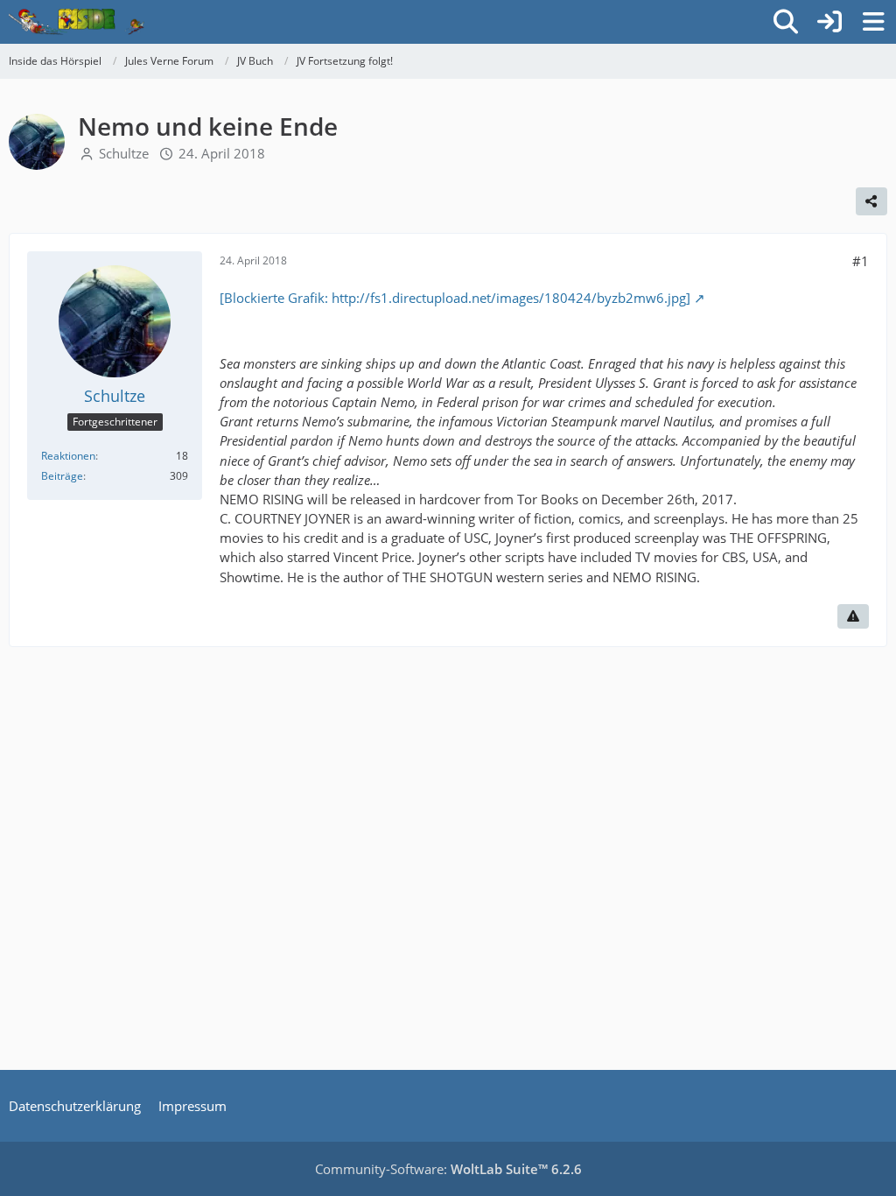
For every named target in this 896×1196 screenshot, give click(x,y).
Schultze (124, 153)
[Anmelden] (829, 22)
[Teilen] (871, 201)
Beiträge (62, 475)
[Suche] (785, 21)
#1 (860, 261)
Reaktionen (68, 455)
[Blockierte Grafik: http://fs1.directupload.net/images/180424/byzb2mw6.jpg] (455, 297)
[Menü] (873, 21)
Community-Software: (448, 1169)
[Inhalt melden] (853, 616)
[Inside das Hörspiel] (76, 21)
